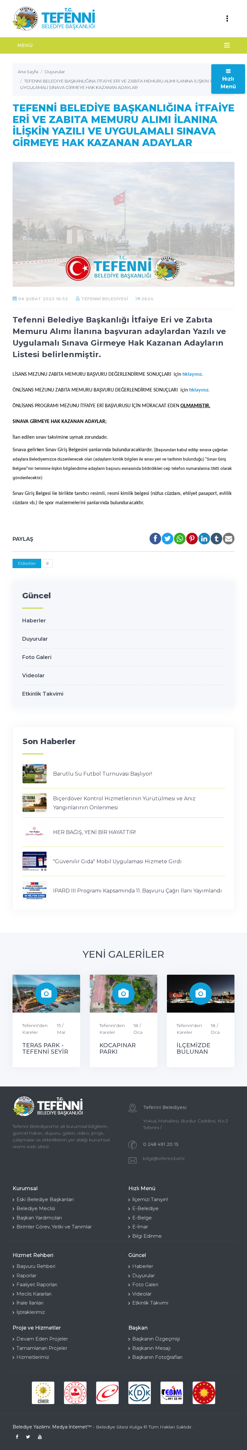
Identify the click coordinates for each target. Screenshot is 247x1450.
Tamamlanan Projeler (41, 1348)
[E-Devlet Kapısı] (107, 1393)
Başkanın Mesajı (151, 1348)
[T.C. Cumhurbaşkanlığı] (204, 1393)
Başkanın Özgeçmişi (156, 1339)
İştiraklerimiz (30, 1312)
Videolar (33, 675)
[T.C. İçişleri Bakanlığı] (75, 1393)
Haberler (34, 621)
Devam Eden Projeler (42, 1339)
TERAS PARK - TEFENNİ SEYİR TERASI (45, 1052)
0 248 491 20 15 (160, 1144)
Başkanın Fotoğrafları (157, 1357)
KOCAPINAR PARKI (117, 1048)
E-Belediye (145, 1208)
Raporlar (26, 1275)
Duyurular (35, 639)
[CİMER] (43, 1393)
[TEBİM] (171, 1393)
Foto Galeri (36, 657)
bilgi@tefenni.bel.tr (164, 1158)
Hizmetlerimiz (32, 1357)
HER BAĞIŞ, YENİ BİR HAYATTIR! (94, 832)
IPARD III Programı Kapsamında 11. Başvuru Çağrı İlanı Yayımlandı (137, 891)
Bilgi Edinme (147, 1236)
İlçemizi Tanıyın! (150, 1199)
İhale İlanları (29, 1303)
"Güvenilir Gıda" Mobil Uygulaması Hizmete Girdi (117, 861)
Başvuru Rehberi (35, 1266)
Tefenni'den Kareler (35, 1029)
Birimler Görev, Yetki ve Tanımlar (54, 1227)
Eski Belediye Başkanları (45, 1199)
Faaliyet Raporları (36, 1284)
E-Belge (142, 1218)
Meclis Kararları (33, 1294)
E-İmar (140, 1227)
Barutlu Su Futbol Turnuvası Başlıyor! (102, 774)
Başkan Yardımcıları (39, 1218)
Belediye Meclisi (35, 1208)
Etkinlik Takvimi (42, 694)
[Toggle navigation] (227, 18)
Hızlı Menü (228, 83)
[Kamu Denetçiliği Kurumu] (139, 1393)
